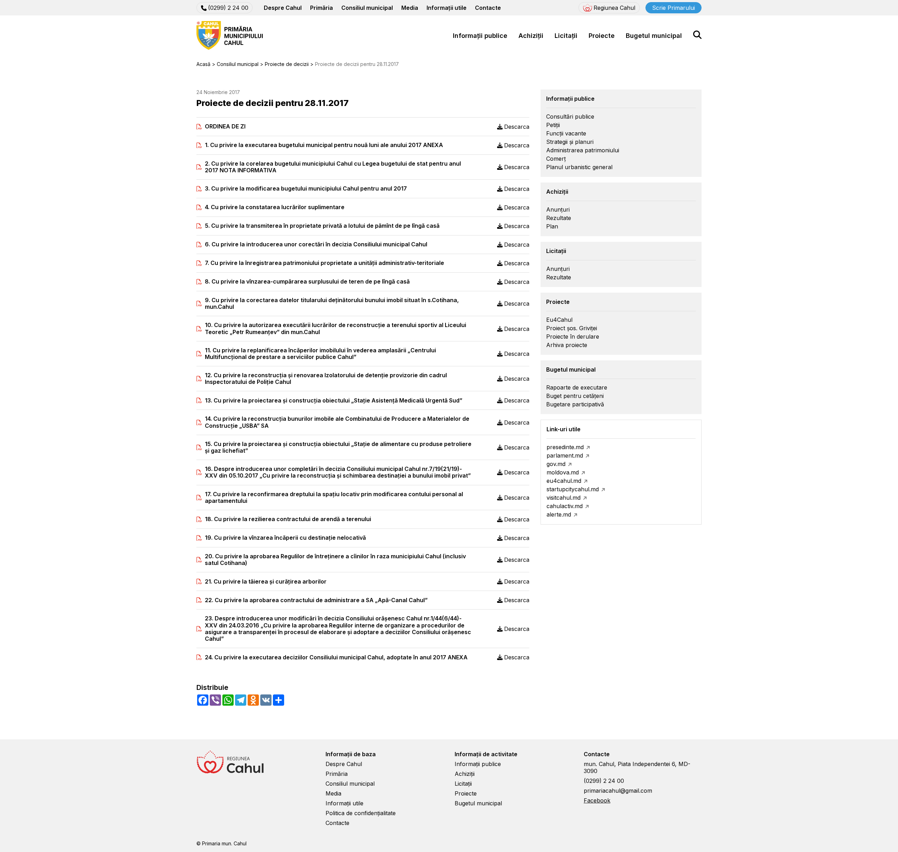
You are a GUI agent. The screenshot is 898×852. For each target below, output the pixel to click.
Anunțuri (558, 209)
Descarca (516, 126)
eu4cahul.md (564, 480)
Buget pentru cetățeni (575, 395)
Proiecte (602, 35)
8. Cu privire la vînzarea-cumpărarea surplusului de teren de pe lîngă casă (307, 281)
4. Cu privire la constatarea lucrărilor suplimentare (274, 207)
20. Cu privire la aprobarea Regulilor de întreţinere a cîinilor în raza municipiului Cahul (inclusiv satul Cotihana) (335, 559)
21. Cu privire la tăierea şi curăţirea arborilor (266, 581)
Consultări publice (570, 116)
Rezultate (558, 217)
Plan (552, 226)
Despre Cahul (283, 7)
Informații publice (480, 35)
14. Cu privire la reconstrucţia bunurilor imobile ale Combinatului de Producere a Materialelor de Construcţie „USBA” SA (337, 422)
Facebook (597, 800)
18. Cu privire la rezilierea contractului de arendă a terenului (288, 519)
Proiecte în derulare (572, 336)
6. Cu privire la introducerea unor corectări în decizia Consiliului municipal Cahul (316, 244)
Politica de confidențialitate (361, 813)
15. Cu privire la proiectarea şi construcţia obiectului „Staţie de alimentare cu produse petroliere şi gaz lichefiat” (338, 447)
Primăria (321, 7)
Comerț (556, 158)
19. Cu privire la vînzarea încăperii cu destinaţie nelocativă (285, 537)
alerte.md (559, 514)
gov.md (556, 463)
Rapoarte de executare (576, 387)
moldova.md (563, 472)
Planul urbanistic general (579, 167)
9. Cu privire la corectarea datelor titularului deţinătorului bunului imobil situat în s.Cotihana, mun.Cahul (332, 303)
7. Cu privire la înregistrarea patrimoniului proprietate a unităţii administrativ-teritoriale (324, 263)
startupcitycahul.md (573, 489)
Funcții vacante (566, 133)
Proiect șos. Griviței (571, 328)
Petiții (553, 124)
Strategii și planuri (570, 141)
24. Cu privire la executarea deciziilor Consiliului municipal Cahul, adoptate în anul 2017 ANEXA (336, 657)
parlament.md (565, 455)
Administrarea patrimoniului (582, 150)
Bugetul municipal (654, 35)
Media (409, 7)
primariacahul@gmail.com (618, 790)
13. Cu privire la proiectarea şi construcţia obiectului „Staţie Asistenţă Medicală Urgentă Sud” (333, 400)
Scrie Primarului (673, 7)
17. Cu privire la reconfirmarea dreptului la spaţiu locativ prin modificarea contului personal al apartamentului (334, 497)
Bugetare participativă (575, 404)
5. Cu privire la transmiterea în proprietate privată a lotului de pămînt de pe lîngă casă (322, 225)
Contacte (488, 7)
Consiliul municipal (367, 7)
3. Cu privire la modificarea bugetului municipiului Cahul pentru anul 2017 (306, 188)
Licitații (566, 35)
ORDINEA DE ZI (225, 126)
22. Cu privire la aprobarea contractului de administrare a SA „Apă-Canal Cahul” (316, 600)
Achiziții (530, 35)
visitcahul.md (564, 497)
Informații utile (447, 7)
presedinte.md (565, 447)
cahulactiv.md (565, 506)
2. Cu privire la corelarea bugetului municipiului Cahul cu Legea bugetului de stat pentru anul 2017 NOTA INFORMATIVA (333, 167)
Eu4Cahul (559, 319)
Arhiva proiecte (566, 344)
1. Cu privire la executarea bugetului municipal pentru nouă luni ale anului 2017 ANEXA (324, 145)
